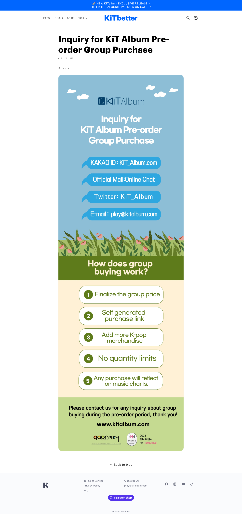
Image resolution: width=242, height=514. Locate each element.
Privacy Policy (92, 485)
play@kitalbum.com (135, 485)
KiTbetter (125, 511)
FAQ (86, 490)
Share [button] (65, 68)
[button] (82, 18)
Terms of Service (94, 480)
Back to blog (123, 464)
